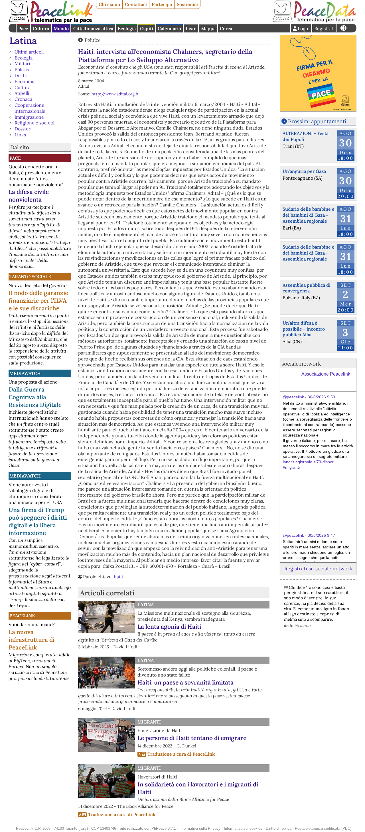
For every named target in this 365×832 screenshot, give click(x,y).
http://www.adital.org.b (115, 94)
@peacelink (293, 397)
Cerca (226, 28)
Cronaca (23, 99)
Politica (23, 69)
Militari (22, 63)
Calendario (169, 28)
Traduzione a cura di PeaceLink (181, 754)
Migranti (149, 722)
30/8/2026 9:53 (321, 397)
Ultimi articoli (29, 52)
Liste (191, 28)
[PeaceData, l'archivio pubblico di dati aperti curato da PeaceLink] (314, 21)
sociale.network (301, 363)
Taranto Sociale (30, 276)
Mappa (208, 28)
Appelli (22, 93)
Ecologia (127, 28)
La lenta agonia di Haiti (169, 626)
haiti (118, 576)
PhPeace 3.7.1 (163, 828)
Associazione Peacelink (325, 374)
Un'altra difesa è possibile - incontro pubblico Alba (304, 329)
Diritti (21, 75)
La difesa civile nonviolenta (29, 195)
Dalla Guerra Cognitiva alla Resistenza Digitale (35, 397)
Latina (23, 40)
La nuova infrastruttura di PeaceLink (31, 639)
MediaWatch (25, 373)
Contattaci (136, 4)
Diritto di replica (278, 828)
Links (20, 135)
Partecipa (162, 4)
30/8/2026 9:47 (321, 535)
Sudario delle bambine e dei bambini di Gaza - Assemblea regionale (308, 215)
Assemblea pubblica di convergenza (306, 288)
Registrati (324, 28)
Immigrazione (29, 117)
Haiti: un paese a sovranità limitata (185, 682)
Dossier (23, 129)
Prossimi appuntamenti (317, 121)
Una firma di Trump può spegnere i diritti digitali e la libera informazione (38, 521)
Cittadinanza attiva (93, 28)
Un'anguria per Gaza (304, 171)
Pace (23, 28)
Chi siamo (109, 4)
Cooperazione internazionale (30, 108)
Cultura (41, 28)
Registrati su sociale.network (318, 568)
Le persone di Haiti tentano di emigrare (191, 738)
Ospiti (146, 28)
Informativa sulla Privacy (199, 828)
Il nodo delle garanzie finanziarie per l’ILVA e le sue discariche (38, 300)
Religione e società (34, 123)
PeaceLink (22, 615)
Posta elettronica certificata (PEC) (323, 828)
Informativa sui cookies (243, 828)
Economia (25, 81)
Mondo (61, 28)
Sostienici (187, 4)
